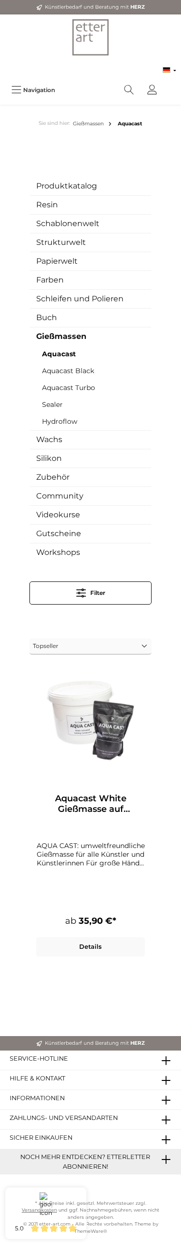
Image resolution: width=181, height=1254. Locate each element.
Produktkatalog (66, 185)
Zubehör (53, 477)
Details (90, 946)
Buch (46, 317)
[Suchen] (128, 90)
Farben (50, 279)
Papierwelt (57, 261)
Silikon (49, 458)
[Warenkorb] (170, 84)
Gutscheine (58, 533)
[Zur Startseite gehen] (90, 37)
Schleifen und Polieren (80, 298)
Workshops (58, 552)
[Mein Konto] (152, 90)
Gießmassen (61, 336)
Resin (47, 204)
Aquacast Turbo (68, 387)
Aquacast (59, 354)
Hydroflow (59, 421)
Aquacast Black (68, 370)
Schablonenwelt (67, 223)
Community (60, 495)
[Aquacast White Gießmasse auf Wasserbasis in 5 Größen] (90, 721)
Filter (97, 592)
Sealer (52, 404)
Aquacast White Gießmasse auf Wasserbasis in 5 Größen (90, 803)
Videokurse (58, 514)
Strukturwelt (61, 242)
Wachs (49, 439)
